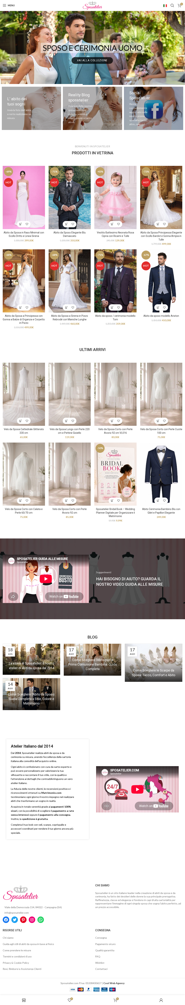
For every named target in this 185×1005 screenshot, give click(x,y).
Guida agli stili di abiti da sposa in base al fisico (28, 944)
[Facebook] (6, 919)
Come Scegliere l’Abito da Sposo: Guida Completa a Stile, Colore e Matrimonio (31, 698)
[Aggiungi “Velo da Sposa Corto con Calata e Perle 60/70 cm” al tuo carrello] (21, 501)
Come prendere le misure (17, 950)
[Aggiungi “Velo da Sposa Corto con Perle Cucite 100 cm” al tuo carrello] (158, 421)
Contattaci (101, 968)
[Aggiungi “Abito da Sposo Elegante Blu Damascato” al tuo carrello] (66, 224)
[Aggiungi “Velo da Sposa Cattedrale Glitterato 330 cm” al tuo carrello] (21, 421)
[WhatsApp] (40, 919)
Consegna (101, 937)
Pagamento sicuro (105, 944)
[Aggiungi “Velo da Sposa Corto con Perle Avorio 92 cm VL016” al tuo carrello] (112, 421)
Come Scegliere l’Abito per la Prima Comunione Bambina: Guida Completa (92, 664)
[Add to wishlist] (27, 224)
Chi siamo (8, 937)
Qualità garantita (104, 950)
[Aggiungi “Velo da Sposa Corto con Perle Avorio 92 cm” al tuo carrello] (66, 501)
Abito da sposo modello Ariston (161, 315)
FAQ (97, 956)
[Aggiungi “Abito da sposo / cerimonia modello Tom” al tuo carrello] (112, 307)
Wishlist (99, 962)
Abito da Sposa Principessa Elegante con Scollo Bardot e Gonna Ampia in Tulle (161, 236)
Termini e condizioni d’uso (17, 956)
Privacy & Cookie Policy (16, 962)
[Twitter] (14, 919)
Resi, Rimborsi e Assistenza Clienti (22, 968)
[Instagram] (32, 919)
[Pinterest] (23, 919)
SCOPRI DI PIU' (92, 60)
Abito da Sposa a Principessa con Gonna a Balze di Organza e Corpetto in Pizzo (24, 319)
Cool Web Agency (113, 983)
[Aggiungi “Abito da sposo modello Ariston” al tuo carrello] (158, 307)
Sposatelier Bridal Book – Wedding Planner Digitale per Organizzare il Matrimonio (115, 513)
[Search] (172, 5)
